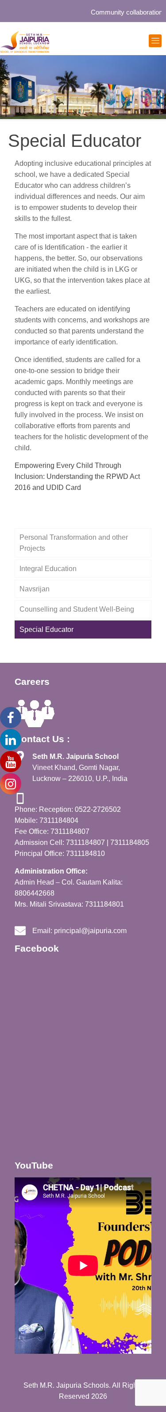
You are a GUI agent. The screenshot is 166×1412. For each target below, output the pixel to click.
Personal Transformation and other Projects (73, 543)
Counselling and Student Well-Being (76, 609)
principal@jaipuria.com (90, 930)
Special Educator (46, 629)
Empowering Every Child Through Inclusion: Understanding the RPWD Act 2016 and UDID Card (77, 476)
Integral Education (48, 568)
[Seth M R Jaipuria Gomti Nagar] (25, 42)
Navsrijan (34, 589)
